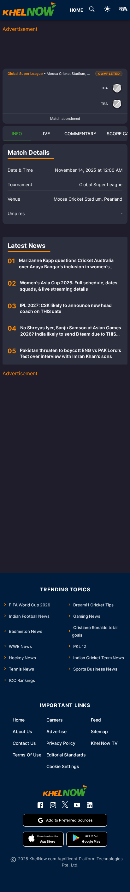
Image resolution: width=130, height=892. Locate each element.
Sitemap (99, 731)
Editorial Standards (66, 754)
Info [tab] (17, 133)
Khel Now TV (104, 743)
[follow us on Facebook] (40, 805)
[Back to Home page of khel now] (29, 10)
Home (19, 719)
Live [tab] (45, 133)
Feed (96, 719)
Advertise (56, 731)
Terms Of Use (27, 754)
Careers (54, 719)
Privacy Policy (60, 743)
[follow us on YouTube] (77, 805)
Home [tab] (76, 10)
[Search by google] (92, 10)
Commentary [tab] (80, 133)
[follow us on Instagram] (53, 805)
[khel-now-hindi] (123, 10)
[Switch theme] (107, 10)
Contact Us (24, 743)
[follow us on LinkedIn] (89, 805)
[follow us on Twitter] (65, 805)
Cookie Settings (62, 766)
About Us (22, 731)
